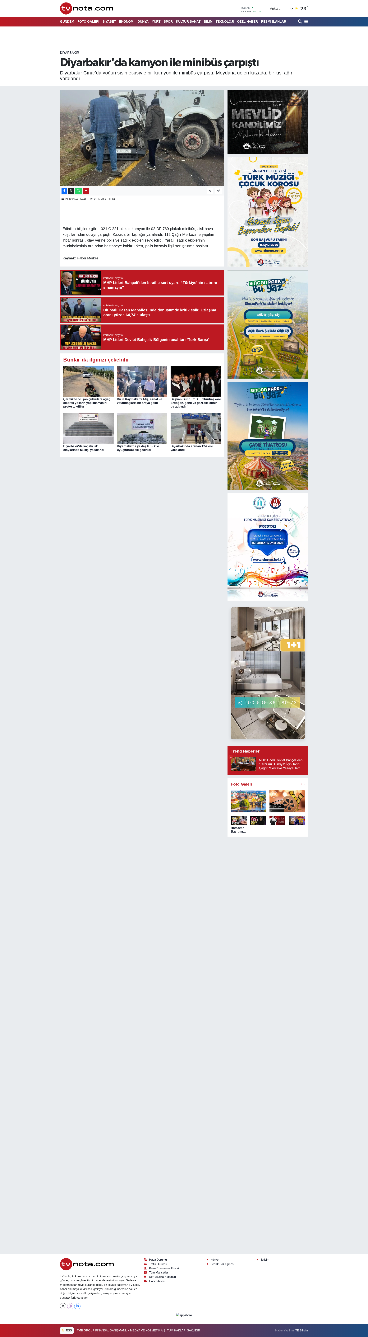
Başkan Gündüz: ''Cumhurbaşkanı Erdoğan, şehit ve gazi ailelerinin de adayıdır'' (196, 403)
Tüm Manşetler (158, 1272)
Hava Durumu (158, 1259)
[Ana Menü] (305, 21)
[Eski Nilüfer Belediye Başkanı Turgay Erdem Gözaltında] (297, 820)
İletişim (264, 1259)
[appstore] (184, 1315)
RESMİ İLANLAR (273, 21)
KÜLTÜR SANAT (188, 21)
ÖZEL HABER (247, 21)
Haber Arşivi (156, 1281)
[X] (63, 1306)
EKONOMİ (126, 21)
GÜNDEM (67, 21)
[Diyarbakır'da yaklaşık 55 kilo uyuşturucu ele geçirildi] (142, 428)
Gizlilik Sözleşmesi (222, 1264)
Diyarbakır (69, 52)
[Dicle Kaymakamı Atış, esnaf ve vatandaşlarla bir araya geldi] (142, 381)
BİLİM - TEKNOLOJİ (219, 21)
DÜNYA (143, 21)
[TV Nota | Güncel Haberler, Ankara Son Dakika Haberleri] (87, 8)
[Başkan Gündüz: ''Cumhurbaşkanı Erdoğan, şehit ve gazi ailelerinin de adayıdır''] (196, 381)
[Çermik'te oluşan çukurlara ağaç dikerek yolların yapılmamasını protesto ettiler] (88, 381)
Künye (214, 1259)
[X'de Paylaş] (71, 191)
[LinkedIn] (77, 1306)
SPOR (168, 21)
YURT (156, 21)
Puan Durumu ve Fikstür (164, 1268)
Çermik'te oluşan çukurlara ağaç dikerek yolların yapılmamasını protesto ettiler (86, 403)
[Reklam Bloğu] (268, 122)
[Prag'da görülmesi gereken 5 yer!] (248, 801)
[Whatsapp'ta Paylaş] (78, 191)
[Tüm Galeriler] (303, 784)
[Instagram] (70, 1306)
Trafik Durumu (158, 1264)
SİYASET (109, 21)
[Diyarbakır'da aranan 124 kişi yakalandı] (196, 428)
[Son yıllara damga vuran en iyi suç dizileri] (287, 801)
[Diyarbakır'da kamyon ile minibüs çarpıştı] (142, 138)
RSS (68, 1330)
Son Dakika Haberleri (162, 1276)
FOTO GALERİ (88, 21)
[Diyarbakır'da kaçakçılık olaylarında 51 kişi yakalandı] (88, 428)
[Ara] (300, 21)
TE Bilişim (301, 1330)
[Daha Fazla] (86, 191)
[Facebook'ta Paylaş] (64, 191)
